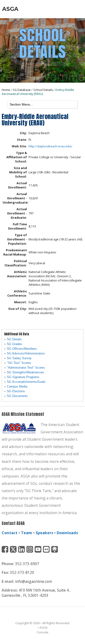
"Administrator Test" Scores (26, 367)
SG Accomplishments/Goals (26, 382)
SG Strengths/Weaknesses (25, 372)
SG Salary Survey (19, 358)
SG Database (22, 90)
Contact (9, 532)
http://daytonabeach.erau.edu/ (50, 146)
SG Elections (16, 391)
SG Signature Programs (23, 377)
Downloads (67, 532)
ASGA (10, 8)
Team (26, 532)
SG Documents (17, 396)
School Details (43, 90)
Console (42, 632)
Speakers (44, 532)
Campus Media (17, 386)
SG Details (14, 339)
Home (6, 90)
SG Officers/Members (22, 348)
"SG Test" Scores (19, 363)
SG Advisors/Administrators (26, 353)
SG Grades (14, 344)
